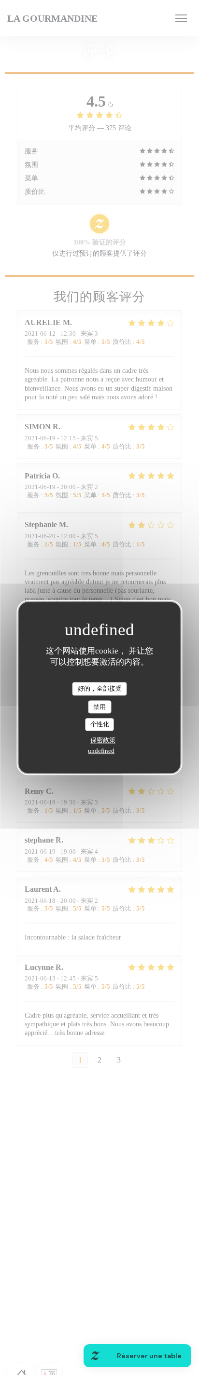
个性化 (99, 724)
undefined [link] (101, 750)
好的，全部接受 (100, 688)
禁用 (99, 706)
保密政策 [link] (102, 740)
